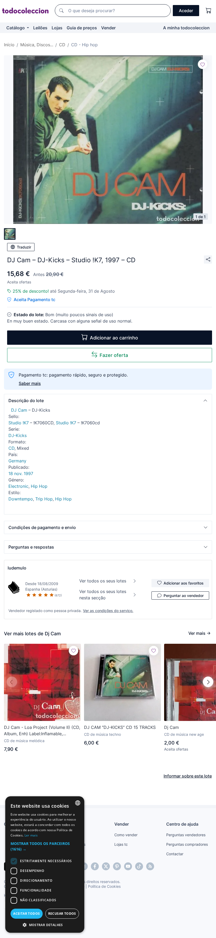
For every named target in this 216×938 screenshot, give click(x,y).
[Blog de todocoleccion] (150, 866)
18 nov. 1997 (20, 473)
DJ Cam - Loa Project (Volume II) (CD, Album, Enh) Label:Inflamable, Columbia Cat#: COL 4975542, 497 (42, 731)
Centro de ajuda (182, 824)
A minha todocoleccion (186, 27)
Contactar (174, 854)
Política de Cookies (104, 886)
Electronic (18, 486)
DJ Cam (19, 410)
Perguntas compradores (187, 844)
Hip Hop (39, 486)
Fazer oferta (114, 355)
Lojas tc (121, 844)
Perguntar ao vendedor (184, 595)
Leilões (40, 27)
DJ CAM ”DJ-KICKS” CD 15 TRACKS (120, 727)
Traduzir (24, 247)
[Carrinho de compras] (208, 10)
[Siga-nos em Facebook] (95, 866)
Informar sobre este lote (188, 776)
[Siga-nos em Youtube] (128, 866)
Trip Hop (44, 499)
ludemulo (17, 568)
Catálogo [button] (16, 27)
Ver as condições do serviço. (108, 610)
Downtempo (20, 499)
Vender (108, 27)
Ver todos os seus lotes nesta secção (102, 594)
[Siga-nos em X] (106, 866)
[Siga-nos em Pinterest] (117, 866)
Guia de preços (82, 27)
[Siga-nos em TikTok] (139, 866)
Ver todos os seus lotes (102, 580)
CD (11, 448)
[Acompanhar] (202, 64)
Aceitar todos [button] (26, 913)
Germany (17, 460)
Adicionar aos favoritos (184, 583)
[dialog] (44, 864)
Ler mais (31, 835)
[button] (108, 400)
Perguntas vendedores (185, 835)
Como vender (126, 835)
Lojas (57, 27)
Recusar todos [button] (62, 913)
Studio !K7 (18, 422)
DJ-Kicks (17, 435)
